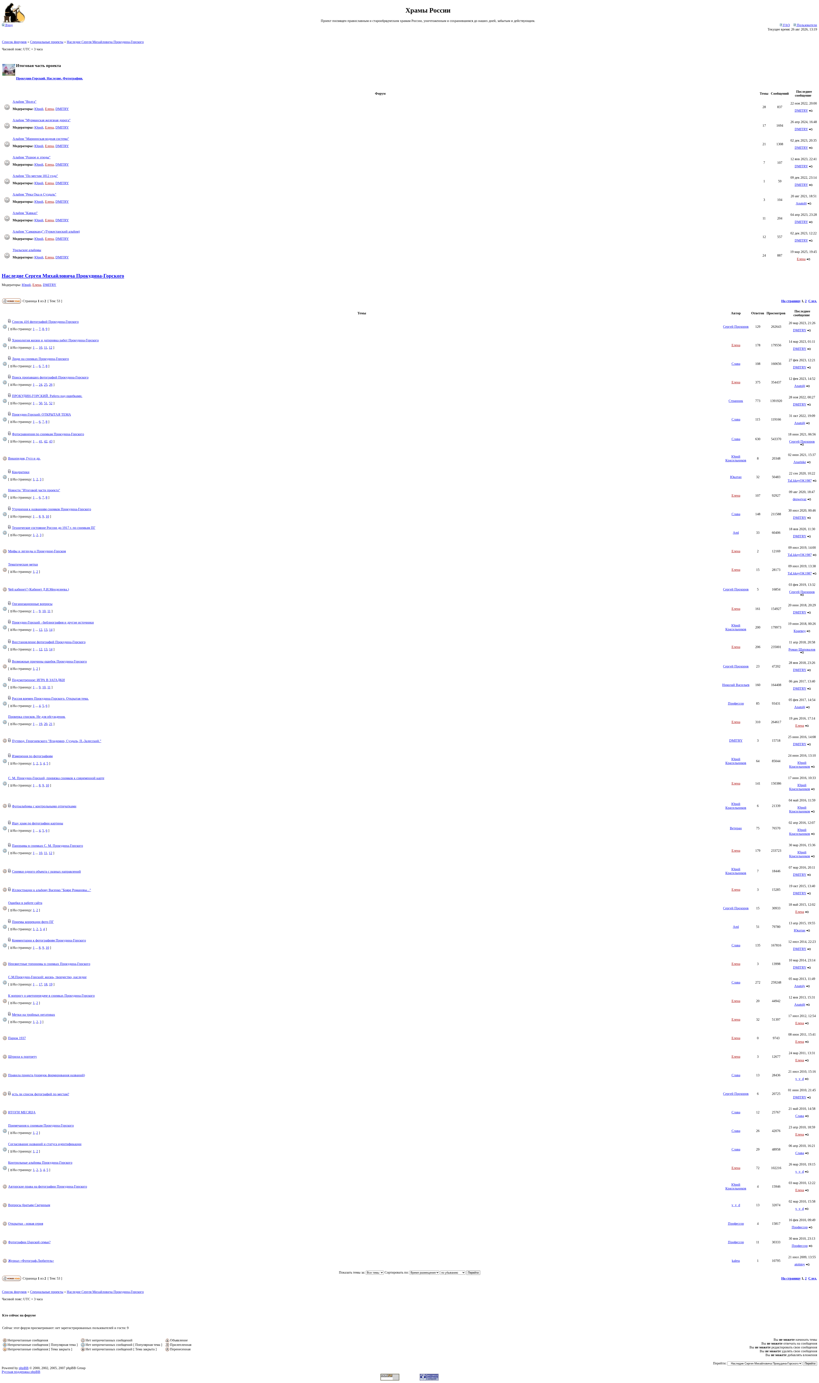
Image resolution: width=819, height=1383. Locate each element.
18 (45, 984)
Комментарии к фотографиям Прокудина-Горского (49, 940)
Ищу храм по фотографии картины (37, 823)
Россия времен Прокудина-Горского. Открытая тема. (50, 698)
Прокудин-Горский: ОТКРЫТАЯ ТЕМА (41, 414)
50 (40, 403)
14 (50, 629)
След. (812, 301)
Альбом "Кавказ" (25, 213)
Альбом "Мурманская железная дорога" (42, 120)
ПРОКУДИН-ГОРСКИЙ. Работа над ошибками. (47, 396)
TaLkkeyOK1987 (800, 480)
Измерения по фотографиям (32, 756)
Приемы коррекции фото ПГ (33, 922)
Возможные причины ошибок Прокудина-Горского (49, 661)
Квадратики (20, 472)
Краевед (800, 631)
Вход (8, 25)
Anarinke (799, 462)
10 (40, 347)
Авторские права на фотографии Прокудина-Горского (47, 1186)
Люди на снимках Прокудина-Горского (40, 359)
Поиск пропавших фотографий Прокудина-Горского (50, 377)
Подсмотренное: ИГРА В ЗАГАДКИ (38, 680)
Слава (736, 364)
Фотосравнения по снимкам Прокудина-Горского (48, 434)
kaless (736, 1261)
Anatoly (799, 986)
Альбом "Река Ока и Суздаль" (34, 194)
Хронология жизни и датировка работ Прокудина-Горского (55, 340)
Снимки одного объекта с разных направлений (46, 871)
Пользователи (806, 25)
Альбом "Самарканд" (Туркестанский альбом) (46, 231)
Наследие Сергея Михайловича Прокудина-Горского (105, 42)
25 (45, 384)
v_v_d (799, 1079)
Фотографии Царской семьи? (29, 1242)
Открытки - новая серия (25, 1223)
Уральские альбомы (27, 250)
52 (50, 403)
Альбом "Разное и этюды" (32, 157)
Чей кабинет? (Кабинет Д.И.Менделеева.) (38, 589)
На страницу (791, 301)
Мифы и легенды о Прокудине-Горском (37, 551)
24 (40, 384)
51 (45, 403)
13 (45, 629)
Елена (49, 109)
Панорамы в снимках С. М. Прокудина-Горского (47, 846)
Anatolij (801, 203)
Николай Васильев (735, 685)
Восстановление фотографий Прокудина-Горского (49, 642)
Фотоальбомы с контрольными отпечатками (44, 806)
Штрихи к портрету (22, 1056)
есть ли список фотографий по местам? (40, 1094)
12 (50, 347)
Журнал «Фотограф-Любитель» (31, 1261)
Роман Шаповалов (802, 649)
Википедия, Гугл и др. (24, 458)
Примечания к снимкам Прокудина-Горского (41, 1125)
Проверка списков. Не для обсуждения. (36, 716)
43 (50, 441)
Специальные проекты (46, 42)
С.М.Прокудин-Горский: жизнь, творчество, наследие (47, 977)
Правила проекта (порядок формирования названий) (46, 1075)
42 (45, 441)
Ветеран (736, 828)
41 (40, 441)
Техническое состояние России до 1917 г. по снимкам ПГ (53, 528)
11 (45, 347)
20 (45, 724)
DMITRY (62, 109)
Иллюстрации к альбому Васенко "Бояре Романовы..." (51, 890)
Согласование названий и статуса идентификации (44, 1144)
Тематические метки (23, 564)
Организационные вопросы (32, 604)
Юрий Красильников (735, 458)
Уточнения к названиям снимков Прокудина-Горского (51, 509)
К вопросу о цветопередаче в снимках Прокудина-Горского (51, 995)
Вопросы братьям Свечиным (29, 1205)
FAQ (786, 25)
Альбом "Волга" (24, 101)
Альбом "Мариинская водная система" (41, 139)
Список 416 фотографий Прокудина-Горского (45, 322)
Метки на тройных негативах (33, 1014)
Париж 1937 (17, 1038)
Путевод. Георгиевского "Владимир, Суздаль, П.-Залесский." (56, 741)
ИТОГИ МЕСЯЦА (22, 1112)
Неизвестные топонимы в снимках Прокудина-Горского (49, 964)
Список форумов (14, 42)
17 (40, 984)
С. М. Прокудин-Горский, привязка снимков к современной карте (56, 778)
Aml (736, 532)
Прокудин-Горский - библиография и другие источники (53, 622)
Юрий (38, 109)
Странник (736, 401)
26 (50, 384)
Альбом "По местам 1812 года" (35, 176)
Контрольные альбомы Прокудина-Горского (40, 1162)
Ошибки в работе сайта (25, 903)
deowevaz (799, 499)
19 (40, 724)
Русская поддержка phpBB (21, 1372)
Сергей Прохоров (736, 326)
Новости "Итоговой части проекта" (34, 490)
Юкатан (736, 477)
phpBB (24, 1368)
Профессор (736, 703)
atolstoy (799, 1264)
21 (50, 724)
